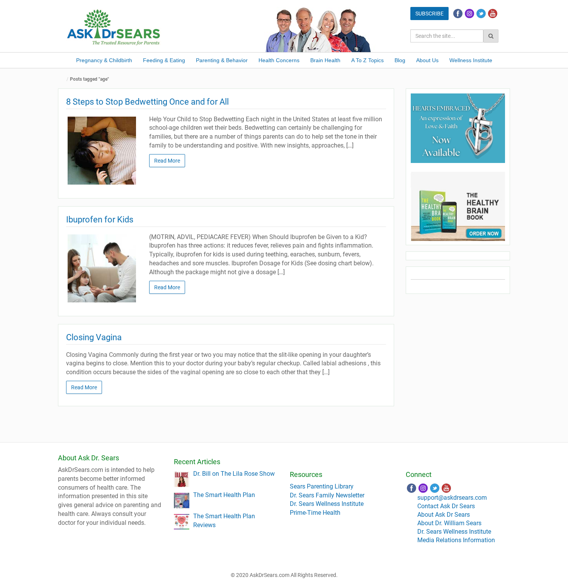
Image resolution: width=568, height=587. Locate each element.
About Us (427, 60)
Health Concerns (278, 60)
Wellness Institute (470, 60)
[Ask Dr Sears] (114, 26)
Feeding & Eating (164, 60)
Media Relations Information (456, 540)
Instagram (469, 13)
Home (64, 79)
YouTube (492, 13)
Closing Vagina (94, 337)
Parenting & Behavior (222, 60)
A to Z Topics (367, 60)
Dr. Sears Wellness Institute (327, 503)
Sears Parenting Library (322, 486)
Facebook (458, 13)
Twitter (481, 13)
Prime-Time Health (315, 512)
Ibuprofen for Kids (99, 219)
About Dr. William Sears (449, 523)
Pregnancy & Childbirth (104, 60)
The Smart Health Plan (224, 495)
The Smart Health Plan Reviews (224, 520)
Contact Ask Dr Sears (446, 506)
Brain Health (325, 60)
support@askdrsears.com (452, 497)
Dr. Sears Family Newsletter (327, 495)
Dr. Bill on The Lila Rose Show (234, 473)
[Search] (490, 35)
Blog (400, 60)
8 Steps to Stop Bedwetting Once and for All (148, 102)
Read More (167, 161)
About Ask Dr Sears (443, 514)
